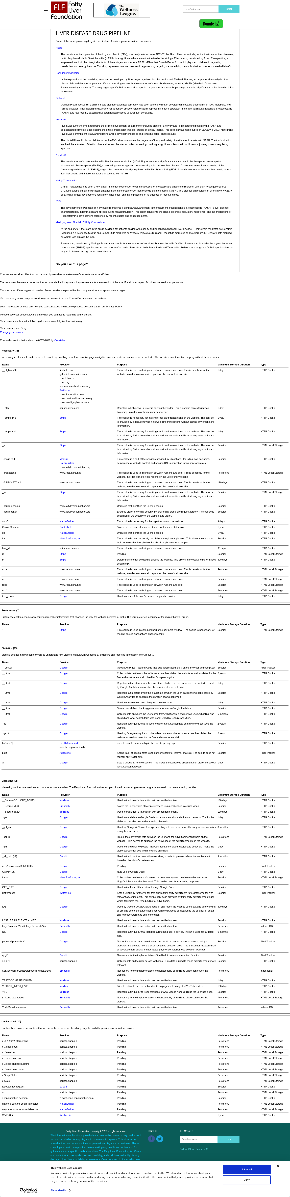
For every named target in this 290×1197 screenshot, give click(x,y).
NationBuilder (67, 463)
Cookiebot (59, 340)
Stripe (63, 417)
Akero (59, 47)
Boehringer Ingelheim (67, 72)
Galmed (60, 98)
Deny (247, 1179)
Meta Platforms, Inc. (71, 538)
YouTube (64, 800)
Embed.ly (65, 806)
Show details (58, 1190)
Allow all (247, 1169)
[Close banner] (278, 1166)
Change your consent (11, 332)
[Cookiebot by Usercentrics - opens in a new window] (28, 1190)
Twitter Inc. (65, 390)
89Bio (59, 201)
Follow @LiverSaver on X (194, 1149)
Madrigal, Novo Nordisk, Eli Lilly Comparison (80, 222)
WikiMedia (65, 1115)
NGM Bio (61, 154)
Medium (64, 459)
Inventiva (61, 119)
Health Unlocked (69, 743)
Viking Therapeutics (66, 180)
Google (63, 596)
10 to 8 (63, 1086)
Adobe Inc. (65, 752)
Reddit (63, 856)
